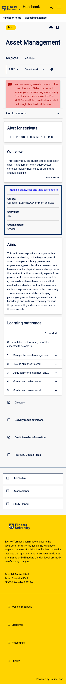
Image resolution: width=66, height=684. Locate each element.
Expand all (51, 333)
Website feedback (22, 606)
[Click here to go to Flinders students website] (11, 9)
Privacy (16, 660)
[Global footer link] (20, 527)
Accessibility (18, 642)
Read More (52, 178)
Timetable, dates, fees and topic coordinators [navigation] (32, 189)
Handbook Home (12, 17)
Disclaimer (17, 624)
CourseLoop (56, 679)
